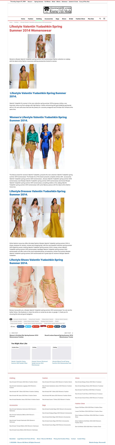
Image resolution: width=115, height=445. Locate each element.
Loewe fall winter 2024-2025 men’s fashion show (88, 411)
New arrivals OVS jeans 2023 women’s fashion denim (57, 382)
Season (30, 1)
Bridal (53, 1)
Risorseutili (102, 442)
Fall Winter (47, 1)
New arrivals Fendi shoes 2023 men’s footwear (88, 390)
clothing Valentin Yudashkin (47, 319)
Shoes (64, 19)
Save (44, 326)
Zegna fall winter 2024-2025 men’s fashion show (88, 407)
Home (23, 19)
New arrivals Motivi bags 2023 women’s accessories (56, 417)
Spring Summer (38, 1)
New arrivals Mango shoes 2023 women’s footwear (89, 386)
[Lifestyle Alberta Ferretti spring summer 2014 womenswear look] (61, 353)
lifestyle (57, 321)
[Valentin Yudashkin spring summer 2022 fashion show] (20, 353)
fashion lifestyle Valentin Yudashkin (31, 321)
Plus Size (91, 19)
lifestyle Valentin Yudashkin (16, 323)
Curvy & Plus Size (84, 1)
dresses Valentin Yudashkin (16, 321)
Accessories (49, 19)
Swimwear (64, 1)
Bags (57, 19)
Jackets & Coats (73, 1)
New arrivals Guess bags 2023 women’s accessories (56, 425)
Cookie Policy (81, 438)
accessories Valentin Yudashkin (20, 319)
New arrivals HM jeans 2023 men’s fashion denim (23, 395)
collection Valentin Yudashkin (61, 319)
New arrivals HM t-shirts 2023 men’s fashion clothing (24, 391)
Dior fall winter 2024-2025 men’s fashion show (88, 426)
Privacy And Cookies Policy (61, 438)
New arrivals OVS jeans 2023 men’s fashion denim (23, 382)
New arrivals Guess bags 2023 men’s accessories (55, 421)
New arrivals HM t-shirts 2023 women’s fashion (55, 391)
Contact (73, 438)
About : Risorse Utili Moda (44, 438)
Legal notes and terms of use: (26, 438)
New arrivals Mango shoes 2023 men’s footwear (88, 382)
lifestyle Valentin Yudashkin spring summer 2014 (54, 323)
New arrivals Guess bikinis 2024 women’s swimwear (24, 430)
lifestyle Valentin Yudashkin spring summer (33, 323)
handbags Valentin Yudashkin (47, 321)
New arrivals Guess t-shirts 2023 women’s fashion (56, 399)
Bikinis (58, 1)
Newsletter (13, 438)
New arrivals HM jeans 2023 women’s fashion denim (56, 395)
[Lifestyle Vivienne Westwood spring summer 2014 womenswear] (41, 353)
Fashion (30, 19)
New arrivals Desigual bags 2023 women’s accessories (57, 413)
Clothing (39, 19)
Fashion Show (80, 19)
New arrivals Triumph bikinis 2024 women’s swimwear (24, 426)
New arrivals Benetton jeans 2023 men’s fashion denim (25, 399)
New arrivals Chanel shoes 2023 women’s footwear (89, 397)
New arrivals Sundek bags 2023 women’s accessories (56, 409)
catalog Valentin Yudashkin (34, 319)
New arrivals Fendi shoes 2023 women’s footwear (89, 393)
